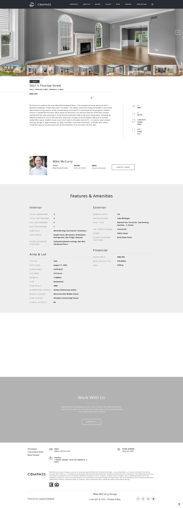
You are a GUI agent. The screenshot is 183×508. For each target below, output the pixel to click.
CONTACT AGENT (123, 167)
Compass (116, 472)
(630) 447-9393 (141, 4)
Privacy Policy (113, 499)
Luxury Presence (46, 499)
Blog (118, 4)
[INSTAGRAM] (138, 499)
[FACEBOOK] (143, 499)
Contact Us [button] (91, 422)
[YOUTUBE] (153, 499)
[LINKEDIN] (148, 499)
